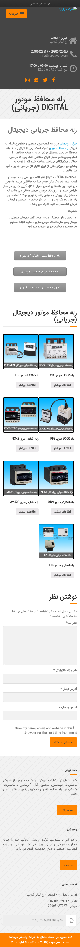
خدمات (68, 865)
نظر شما (71, 623)
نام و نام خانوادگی (65, 670)
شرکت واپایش (68, 143)
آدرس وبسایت (68, 707)
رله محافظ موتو (59, 148)
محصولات (67, 810)
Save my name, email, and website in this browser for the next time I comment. (46, 730)
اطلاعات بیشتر (62, 385)
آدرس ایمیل (68, 689)
